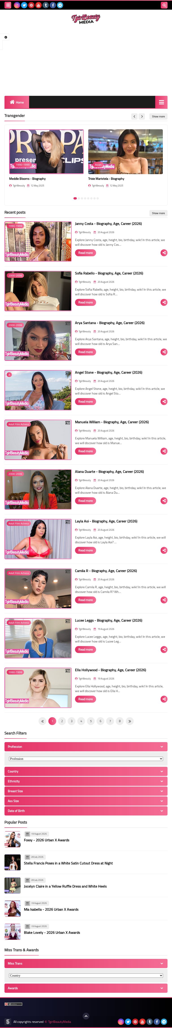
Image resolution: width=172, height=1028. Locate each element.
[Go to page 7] (94, 198)
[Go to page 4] (85, 198)
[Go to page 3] (82, 198)
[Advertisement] (86, 59)
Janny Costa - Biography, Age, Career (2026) (108, 223)
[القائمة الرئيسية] (161, 102)
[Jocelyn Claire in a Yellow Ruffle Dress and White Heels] (12, 885)
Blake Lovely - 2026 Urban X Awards (52, 932)
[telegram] (60, 5)
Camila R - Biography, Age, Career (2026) (106, 570)
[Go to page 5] (88, 198)
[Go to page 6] (91, 198)
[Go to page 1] (75, 198)
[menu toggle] (7, 5)
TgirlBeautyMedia (59, 1021)
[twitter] (24, 5)
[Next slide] (142, 116)
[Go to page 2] (79, 198)
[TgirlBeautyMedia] (86, 19)
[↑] (86, 1016)
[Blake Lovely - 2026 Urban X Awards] (12, 932)
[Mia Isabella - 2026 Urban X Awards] (12, 909)
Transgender (14, 115)
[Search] (164, 5)
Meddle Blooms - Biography (27, 179)
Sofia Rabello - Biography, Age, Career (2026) (109, 273)
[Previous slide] (134, 116)
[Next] (42, 721)
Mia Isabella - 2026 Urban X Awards (51, 909)
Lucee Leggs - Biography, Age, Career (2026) (108, 620)
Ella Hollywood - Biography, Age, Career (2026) (110, 669)
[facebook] (53, 5)
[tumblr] (46, 5)
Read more (85, 253)
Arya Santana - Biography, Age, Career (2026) (109, 322)
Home (20, 102)
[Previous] (130, 721)
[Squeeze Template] (7, 1021)
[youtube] (38, 5)
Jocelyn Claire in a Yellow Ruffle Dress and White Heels (65, 886)
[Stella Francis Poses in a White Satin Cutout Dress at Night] (12, 862)
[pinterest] (31, 5)
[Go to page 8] (98, 198)
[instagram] (17, 5)
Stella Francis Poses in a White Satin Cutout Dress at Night (68, 863)
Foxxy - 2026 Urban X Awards (46, 840)
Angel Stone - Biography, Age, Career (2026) (108, 372)
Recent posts (15, 212)
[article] (46, 161)
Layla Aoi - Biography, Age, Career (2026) (106, 521)
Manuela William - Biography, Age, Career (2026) (112, 422)
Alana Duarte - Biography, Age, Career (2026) (109, 471)
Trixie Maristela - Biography (106, 179)
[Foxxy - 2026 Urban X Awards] (12, 839)
